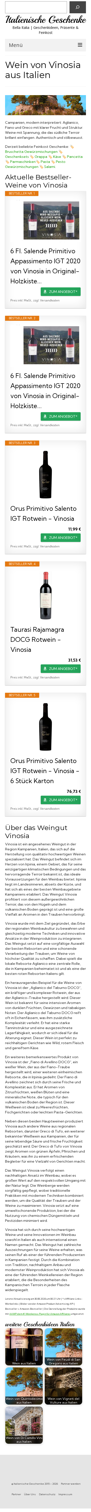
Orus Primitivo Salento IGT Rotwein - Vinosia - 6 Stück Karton (44, 771)
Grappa (41, 156)
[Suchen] (78, 7)
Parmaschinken (23, 161)
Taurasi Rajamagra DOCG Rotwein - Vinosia (37, 639)
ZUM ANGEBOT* (63, 291)
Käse (57, 156)
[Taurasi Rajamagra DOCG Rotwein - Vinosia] (45, 596)
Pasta (45, 161)
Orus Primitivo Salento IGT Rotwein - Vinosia (43, 513)
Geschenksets (17, 156)
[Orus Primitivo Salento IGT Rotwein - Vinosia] (45, 475)
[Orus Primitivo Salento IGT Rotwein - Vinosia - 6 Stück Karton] (45, 727)
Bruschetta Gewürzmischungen (31, 151)
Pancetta (75, 156)
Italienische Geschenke (45, 20)
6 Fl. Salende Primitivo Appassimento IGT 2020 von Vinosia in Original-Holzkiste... (45, 266)
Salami (49, 166)
